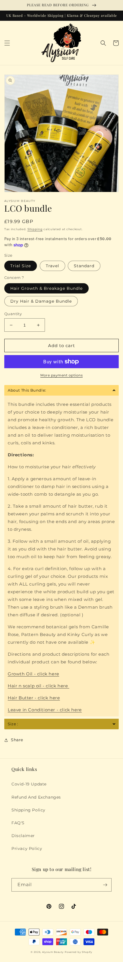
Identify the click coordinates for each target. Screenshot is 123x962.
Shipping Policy (28, 810)
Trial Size (20, 265)
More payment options (61, 375)
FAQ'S (18, 822)
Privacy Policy (26, 848)
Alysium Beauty (53, 952)
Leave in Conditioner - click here (45, 709)
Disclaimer (23, 835)
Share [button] (17, 739)
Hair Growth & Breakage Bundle (46, 288)
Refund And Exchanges (36, 797)
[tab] (61, 390)
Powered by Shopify (78, 952)
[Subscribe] (105, 885)
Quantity (13, 313)
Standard (84, 265)
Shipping (35, 229)
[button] (7, 43)
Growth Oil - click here (33, 674)
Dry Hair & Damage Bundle (41, 301)
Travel (52, 265)
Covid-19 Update (29, 784)
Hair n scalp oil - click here (38, 685)
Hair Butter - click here (34, 697)
